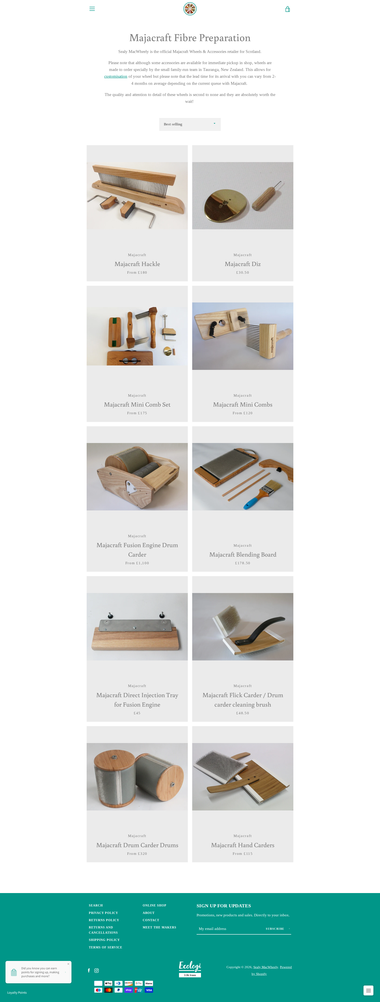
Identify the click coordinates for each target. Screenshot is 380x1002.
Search (96, 905)
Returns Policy (104, 920)
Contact (151, 920)
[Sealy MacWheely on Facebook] (89, 970)
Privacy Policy (103, 913)
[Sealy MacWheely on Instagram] (96, 970)
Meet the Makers (159, 927)
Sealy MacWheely (265, 967)
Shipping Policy (104, 940)
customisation (115, 76)
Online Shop (154, 905)
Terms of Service (105, 947)
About (149, 913)
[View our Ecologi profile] (190, 970)
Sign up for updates (224, 905)
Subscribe (275, 928)
